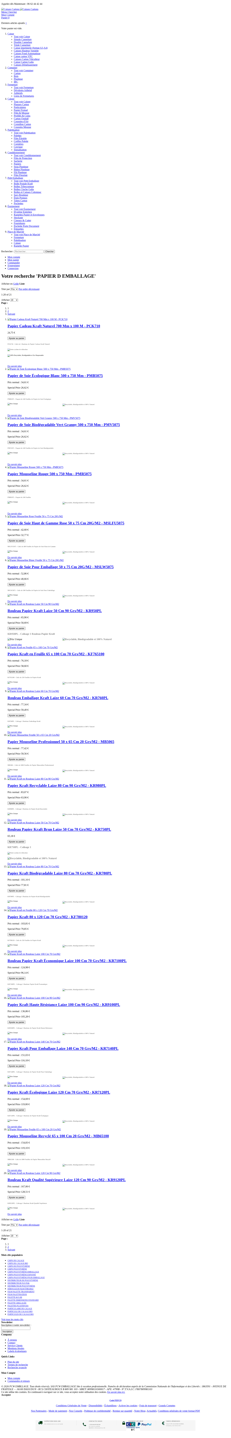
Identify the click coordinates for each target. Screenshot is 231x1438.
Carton (17, 73)
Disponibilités (95, 1405)
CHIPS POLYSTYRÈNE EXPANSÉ (22, 1275)
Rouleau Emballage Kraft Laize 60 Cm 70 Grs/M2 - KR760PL (58, 698)
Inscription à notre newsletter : (16, 1325)
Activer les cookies (127, 1405)
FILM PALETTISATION (17, 1294)
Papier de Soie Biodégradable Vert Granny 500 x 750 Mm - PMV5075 (64, 425)
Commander (14, 262)
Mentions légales (16, 1348)
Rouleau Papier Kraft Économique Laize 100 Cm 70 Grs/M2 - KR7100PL (67, 961)
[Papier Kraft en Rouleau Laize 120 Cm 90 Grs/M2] (34, 1173)
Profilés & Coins (22, 115)
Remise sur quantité (122, 1411)
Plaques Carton (21, 104)
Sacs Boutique (21, 195)
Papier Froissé (21, 110)
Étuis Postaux (20, 197)
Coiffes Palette (21, 141)
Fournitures (19, 223)
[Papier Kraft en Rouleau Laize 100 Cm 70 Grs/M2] (34, 954)
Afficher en (7, 283)
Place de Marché (16, 231)
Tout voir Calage (22, 101)
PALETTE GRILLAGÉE (17, 1303)
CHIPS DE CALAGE (16, 1260)
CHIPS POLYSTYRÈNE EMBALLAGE (23, 1272)
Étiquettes (19, 229)
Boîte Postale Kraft (23, 183)
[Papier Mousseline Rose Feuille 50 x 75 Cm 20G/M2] (35, 516)
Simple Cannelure (23, 39)
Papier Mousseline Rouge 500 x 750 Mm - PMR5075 (50, 474)
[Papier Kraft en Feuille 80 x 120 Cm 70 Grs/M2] (33, 910)
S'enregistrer (14, 265)
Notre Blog (139, 1411)
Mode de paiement (58, 1411)
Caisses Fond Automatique (27, 53)
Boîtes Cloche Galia (24, 189)
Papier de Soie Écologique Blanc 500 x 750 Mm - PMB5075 (55, 376)
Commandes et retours (19, 1381)
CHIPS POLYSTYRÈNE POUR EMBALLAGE (26, 1277)
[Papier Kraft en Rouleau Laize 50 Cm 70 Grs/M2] (33, 822)
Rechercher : (7, 251)
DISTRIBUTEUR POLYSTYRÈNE (21, 1286)
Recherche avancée (17, 1367)
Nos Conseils (75, 1411)
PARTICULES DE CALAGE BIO (21, 1314)
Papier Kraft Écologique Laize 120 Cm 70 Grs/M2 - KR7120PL (59, 1092)
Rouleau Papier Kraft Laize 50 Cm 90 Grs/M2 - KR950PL (55, 611)
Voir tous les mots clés (12, 1319)
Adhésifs (18, 93)
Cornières (18, 144)
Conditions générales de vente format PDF (179, 1411)
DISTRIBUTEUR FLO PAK (19, 1283)
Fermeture (13, 84)
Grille (16, 283)
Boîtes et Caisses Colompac (27, 192)
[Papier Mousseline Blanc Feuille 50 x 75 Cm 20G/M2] (36, 560)
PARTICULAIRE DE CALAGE (20, 1309)
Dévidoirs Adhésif (23, 90)
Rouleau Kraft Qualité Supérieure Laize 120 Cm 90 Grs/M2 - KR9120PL (67, 1180)
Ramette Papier (21, 246)
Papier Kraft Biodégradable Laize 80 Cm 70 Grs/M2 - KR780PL (60, 873)
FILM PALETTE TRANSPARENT (21, 1292)
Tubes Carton (20, 200)
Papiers (17, 164)
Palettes (17, 135)
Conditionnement (16, 152)
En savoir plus (15, 366)
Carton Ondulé (21, 118)
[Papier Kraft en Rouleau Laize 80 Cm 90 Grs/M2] (33, 778)
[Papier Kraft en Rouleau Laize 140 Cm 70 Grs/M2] (34, 1041)
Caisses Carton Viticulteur (27, 59)
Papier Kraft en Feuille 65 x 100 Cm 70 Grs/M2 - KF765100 (56, 654)
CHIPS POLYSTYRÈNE (17, 1269)
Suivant (11, 314)
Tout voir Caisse (22, 36)
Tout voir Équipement (25, 209)
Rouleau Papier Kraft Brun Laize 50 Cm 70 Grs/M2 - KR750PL (59, 829)
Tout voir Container (23, 70)
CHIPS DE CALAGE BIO (18, 1263)
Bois (16, 76)
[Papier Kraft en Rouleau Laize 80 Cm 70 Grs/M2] (33, 866)
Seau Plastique (21, 166)
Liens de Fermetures (24, 96)
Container (12, 67)
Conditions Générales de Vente (71, 1405)
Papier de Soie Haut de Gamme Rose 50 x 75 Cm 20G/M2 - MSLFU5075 (66, 523)
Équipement (13, 206)
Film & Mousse (21, 113)
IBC (16, 81)
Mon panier (13, 260)
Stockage (18, 217)
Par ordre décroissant (29, 289)
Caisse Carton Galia (24, 62)
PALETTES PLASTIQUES (18, 1306)
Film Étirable (20, 138)
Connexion (13, 268)
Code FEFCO (115, 1400)
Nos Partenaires (39, 1411)
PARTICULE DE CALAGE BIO (20, 1311)
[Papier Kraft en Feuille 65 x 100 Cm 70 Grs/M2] (33, 647)
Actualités (152, 1411)
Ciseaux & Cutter (22, 220)
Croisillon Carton (22, 124)
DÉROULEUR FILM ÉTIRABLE (20, 1289)
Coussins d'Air (21, 121)
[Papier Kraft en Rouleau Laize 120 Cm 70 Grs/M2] (34, 1085)
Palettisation (13, 130)
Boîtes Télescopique (24, 186)
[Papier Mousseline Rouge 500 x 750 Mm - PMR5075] (35, 467)
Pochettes (18, 203)
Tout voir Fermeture (24, 87)
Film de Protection (23, 158)
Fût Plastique (20, 172)
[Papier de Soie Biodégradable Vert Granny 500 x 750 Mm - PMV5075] (44, 418)
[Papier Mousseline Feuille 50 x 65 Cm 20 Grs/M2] (34, 735)
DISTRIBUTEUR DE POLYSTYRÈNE (23, 1280)
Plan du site (13, 1362)
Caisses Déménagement (25, 64)
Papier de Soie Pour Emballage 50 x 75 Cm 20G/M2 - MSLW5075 (61, 567)
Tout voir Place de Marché (27, 234)
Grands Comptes (167, 1405)
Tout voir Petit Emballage (26, 180)
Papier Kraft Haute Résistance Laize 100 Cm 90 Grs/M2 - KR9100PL (64, 1005)
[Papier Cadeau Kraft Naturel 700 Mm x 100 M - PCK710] (37, 319)
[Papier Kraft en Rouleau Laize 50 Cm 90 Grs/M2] (33, 604)
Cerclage (18, 147)
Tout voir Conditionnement (27, 155)
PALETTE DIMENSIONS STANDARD (23, 1300)
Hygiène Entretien (23, 212)
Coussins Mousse (22, 127)
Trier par (5, 289)
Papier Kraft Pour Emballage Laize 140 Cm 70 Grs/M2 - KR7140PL (63, 1048)
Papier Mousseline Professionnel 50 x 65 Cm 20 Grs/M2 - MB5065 (61, 742)
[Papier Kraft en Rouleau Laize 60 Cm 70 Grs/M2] (33, 691)
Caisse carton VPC (23, 56)
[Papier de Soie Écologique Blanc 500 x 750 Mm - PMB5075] (39, 369)
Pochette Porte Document (26, 226)
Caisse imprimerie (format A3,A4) (31, 48)
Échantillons (110, 1405)
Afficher (5, 300)
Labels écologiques (17, 1351)
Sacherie (18, 161)
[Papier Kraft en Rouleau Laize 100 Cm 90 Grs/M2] (34, 998)
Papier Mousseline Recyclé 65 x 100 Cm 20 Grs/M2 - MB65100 (58, 1136)
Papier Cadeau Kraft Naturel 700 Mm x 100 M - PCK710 (54, 326)
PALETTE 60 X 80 (15, 1297)
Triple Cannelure (22, 45)
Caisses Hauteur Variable (26, 50)
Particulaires (20, 107)
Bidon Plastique (22, 169)
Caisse (11, 33)
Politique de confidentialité (97, 1411)
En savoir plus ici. (116, 1392)
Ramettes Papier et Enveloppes (29, 214)
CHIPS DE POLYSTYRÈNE (19, 1266)
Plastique (18, 79)
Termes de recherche (18, 1364)
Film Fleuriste (21, 175)
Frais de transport (148, 1405)
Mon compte (14, 257)
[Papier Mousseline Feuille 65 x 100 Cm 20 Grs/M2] (34, 1129)
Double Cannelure (23, 42)
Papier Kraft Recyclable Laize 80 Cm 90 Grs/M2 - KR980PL (57, 785)
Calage (11, 98)
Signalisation (20, 149)
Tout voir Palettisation (25, 132)
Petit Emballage (15, 178)
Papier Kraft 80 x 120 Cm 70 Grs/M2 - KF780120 (48, 917)
